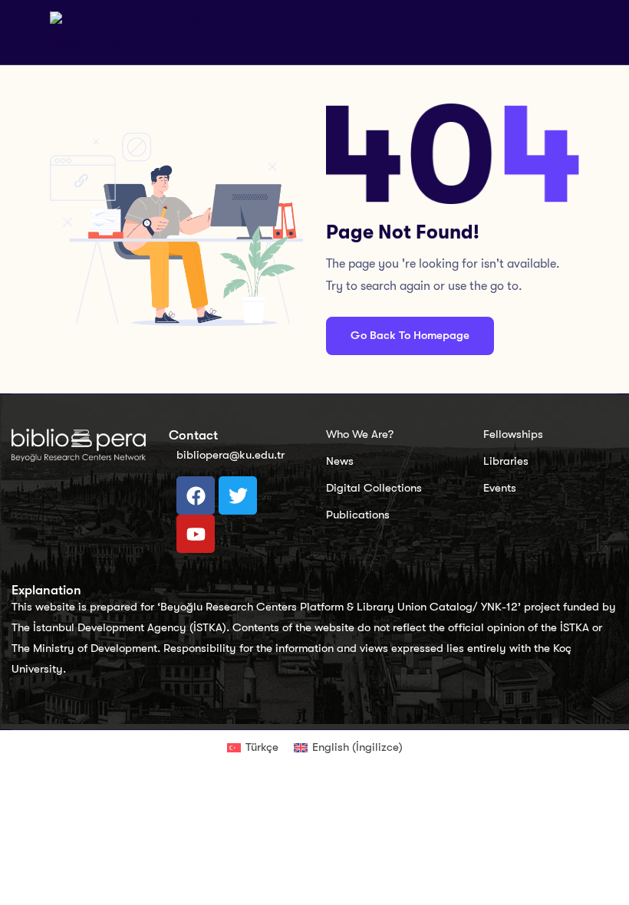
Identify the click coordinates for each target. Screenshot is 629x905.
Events (499, 488)
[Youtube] (195, 534)
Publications (358, 515)
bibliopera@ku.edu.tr (230, 455)
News (340, 461)
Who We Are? (360, 434)
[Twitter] (238, 495)
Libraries (506, 461)
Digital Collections (374, 488)
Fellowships (513, 434)
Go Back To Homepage (410, 335)
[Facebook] (195, 495)
